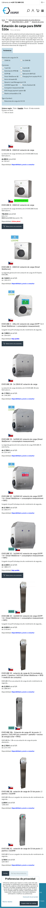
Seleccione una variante (13, 226)
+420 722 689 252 (17, 2)
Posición (20, 108)
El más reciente (34, 108)
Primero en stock (7, 110)
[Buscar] (28, 11)
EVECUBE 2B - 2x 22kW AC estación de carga (19, 384)
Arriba (5, 873)
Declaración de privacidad (30, 897)
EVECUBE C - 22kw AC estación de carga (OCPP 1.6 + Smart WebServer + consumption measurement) (23, 325)
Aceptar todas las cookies (28, 903)
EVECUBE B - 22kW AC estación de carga (18, 150)
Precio (26, 108)
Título (15, 108)
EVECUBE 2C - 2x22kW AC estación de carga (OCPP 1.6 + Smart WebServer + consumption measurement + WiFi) (22, 498)
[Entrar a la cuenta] (33, 11)
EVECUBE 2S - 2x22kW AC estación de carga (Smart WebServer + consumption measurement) (22, 440)
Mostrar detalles (7, 901)
